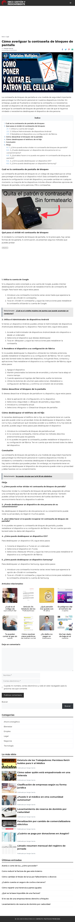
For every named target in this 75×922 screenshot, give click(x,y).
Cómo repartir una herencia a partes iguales (22, 888)
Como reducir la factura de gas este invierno (22, 871)
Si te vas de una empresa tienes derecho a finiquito (25, 899)
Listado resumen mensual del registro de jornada (41, 847)
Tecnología (8, 746)
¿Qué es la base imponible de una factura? (21, 893)
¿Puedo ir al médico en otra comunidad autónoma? (40, 798)
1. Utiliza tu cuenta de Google (20, 129)
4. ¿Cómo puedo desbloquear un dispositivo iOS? (29, 161)
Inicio (3, 37)
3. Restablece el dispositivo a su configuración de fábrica (32, 134)
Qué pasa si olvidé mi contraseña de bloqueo (24, 126)
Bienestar (8, 727)
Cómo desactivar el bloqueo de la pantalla (23, 137)
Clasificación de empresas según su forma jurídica (42, 786)
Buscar (5, 702)
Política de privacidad (52, 919)
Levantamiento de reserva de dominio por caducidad (42, 810)
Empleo (7, 731)
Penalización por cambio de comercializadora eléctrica (43, 823)
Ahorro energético (12, 722)
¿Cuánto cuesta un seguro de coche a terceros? (24, 882)
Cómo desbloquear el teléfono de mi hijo (23, 139)
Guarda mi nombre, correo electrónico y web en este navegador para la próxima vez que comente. (35, 687)
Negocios (8, 741)
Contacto (39, 919)
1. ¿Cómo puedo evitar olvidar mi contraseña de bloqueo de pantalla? (37, 147)
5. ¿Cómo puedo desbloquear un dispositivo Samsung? (31, 163)
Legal (7, 37)
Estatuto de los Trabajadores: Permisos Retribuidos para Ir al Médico (43, 761)
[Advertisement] (37, 20)
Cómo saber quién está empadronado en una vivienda (43, 774)
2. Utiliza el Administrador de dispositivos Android (29, 131)
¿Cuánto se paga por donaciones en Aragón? (43, 833)
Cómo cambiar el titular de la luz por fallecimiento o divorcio (29, 877)
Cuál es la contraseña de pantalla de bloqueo (24, 123)
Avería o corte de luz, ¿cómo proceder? (20, 866)
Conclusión (10, 142)
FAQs (7, 145)
